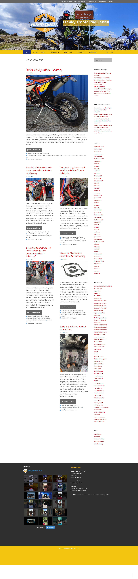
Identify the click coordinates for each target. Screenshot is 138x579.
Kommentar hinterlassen (34, 159)
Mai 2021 (96, 229)
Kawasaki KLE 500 (99, 337)
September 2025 (99, 146)
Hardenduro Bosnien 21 (100, 324)
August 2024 (97, 161)
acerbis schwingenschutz (34, 155)
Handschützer (35, 235)
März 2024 (97, 173)
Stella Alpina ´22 (98, 371)
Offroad (80, 407)
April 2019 (97, 273)
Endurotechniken (98, 310)
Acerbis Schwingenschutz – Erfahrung (44, 70)
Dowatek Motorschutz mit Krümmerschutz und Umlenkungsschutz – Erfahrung (38, 252)
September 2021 (99, 220)
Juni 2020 (96, 246)
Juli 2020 (96, 244)
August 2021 (97, 222)
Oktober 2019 (98, 259)
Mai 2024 (96, 168)
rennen (62, 409)
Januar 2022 (97, 212)
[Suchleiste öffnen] (107, 52)
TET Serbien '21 (98, 395)
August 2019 (97, 263)
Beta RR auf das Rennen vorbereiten (73, 328)
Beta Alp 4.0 (97, 293)
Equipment (97, 315)
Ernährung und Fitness (100, 318)
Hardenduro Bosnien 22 (100, 327)
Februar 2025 (98, 149)
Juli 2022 (96, 202)
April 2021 (97, 232)
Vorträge (35, 52)
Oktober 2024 (98, 156)
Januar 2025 (97, 151)
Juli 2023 (96, 183)
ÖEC (76, 407)
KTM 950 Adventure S (100, 339)
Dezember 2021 (98, 215)
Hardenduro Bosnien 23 (100, 329)
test (27, 157)
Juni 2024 (96, 166)
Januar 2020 (97, 256)
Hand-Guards (66, 155)
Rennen (76, 405)
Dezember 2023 (98, 180)
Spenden (111, 1)
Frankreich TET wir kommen (101, 77)
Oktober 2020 (98, 239)
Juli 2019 (96, 266)
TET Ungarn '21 (98, 403)
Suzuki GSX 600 (98, 373)
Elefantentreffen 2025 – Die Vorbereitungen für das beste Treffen (102, 93)
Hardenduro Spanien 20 (100, 332)
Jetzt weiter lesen (33, 150)
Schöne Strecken (98, 363)
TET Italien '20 (98, 388)
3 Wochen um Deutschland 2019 (103, 286)
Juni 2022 (96, 205)
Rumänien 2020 (98, 361)
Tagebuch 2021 (98, 376)
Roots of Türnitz (98, 356)
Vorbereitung (69, 409)
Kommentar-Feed (99, 441)
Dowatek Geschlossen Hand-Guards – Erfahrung (72, 254)
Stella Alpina (97, 368)
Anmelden (97, 436)
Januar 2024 (97, 178)
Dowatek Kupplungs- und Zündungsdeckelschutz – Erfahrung (72, 170)
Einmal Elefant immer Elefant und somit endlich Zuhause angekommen (103, 82)
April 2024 (97, 171)
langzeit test (82, 155)
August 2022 (97, 200)
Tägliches (96, 381)
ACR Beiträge (98, 288)
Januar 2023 (97, 198)
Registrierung (102, 1)
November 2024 (98, 154)
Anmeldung (91, 1)
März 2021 (97, 234)
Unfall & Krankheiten (99, 412)
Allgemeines (31, 153)
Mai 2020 (96, 249)
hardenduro (74, 155)
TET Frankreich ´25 (99, 385)
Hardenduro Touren (99, 334)
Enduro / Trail (55, 52)
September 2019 (99, 261)
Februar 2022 (98, 210)
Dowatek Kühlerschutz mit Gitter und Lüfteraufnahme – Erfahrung (39, 170)
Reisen (43, 52)
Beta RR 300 (38, 153)
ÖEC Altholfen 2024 (67, 405)
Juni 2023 (96, 185)
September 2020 (99, 242)
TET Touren (97, 400)
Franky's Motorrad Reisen (86, 22)
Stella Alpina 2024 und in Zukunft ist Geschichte (103, 110)
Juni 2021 (96, 227)
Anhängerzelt (93, 52)
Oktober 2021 (98, 217)
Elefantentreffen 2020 (100, 300)
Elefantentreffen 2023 (100, 303)
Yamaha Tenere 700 (99, 417)
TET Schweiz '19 (98, 393)
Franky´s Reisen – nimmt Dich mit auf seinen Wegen (73, 1)
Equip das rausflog (99, 313)
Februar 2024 (98, 176)
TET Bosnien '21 (98, 383)
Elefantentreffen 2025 (100, 308)
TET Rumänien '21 (99, 390)
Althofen (64, 407)
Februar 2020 (98, 254)
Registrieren (97, 434)
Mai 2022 (96, 207)
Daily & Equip (68, 52)
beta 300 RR (46, 155)
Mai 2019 (96, 271)
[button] (112, 52)
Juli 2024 (96, 163)
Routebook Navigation (100, 359)
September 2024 (99, 159)
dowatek (52, 155)
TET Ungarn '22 (98, 405)
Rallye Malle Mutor (99, 346)
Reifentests (97, 349)
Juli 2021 (96, 224)
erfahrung (59, 155)
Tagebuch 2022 (98, 378)
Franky (96, 114)
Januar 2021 (97, 237)
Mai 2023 (96, 188)
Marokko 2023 (98, 342)
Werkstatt (80, 52)
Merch (27, 52)
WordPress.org (98, 444)
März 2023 (97, 193)
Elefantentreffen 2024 (100, 305)
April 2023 (97, 190)
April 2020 (97, 251)
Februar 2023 (98, 195)
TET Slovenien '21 (99, 398)
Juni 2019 (96, 268)
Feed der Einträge (99, 439)
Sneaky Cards (98, 366)
